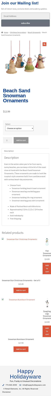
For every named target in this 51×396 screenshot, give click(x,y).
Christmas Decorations (18, 32)
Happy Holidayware (25, 374)
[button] (44, 44)
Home (6, 32)
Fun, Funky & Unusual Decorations (25, 381)
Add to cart (21, 140)
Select (7, 124)
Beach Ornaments (34, 32)
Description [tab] (9, 151)
